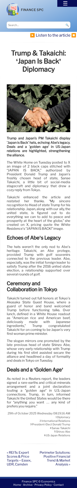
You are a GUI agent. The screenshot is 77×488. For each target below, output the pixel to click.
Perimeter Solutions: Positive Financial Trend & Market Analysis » (55, 458)
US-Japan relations (58, 435)
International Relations (55, 420)
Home (17, 485)
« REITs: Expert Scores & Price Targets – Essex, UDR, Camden (19, 458)
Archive (28, 485)
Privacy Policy (43, 485)
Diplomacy (63, 417)
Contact (59, 485)
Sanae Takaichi (61, 428)
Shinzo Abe (63, 431)
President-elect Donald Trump (51, 424)
